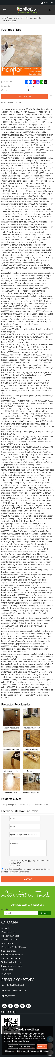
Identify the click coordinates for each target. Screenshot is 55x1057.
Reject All (12, 1046)
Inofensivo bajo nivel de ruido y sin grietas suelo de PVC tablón (11, 749)
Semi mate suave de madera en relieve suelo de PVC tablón (11, 728)
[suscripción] (44, 913)
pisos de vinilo (22, 18)
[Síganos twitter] (22, 1006)
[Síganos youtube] (4, 1006)
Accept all (42, 1046)
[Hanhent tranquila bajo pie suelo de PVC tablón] (31, 781)
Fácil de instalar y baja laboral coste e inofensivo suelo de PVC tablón (31, 728)
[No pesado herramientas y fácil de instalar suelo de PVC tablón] (31, 760)
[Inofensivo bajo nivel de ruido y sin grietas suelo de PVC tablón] (11, 738)
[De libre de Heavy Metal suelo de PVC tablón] (31, 738)
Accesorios (15, 866)
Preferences (34, 1051)
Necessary (11, 1051)
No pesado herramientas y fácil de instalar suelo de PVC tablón (31, 771)
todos (10, 18)
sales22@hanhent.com (15, 990)
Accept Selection (27, 1046)
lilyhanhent (10, 995)
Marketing (46, 1051)
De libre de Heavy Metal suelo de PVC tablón (31, 749)
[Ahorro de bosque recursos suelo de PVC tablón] (11, 760)
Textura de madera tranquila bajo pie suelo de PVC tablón (11, 793)
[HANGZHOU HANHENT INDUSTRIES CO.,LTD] (27, 10)
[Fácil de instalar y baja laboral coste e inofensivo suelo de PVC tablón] (31, 717)
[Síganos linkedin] (16, 1006)
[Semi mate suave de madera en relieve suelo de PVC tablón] (11, 717)
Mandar (27, 879)
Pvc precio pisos (10, 804)
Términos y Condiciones (19, 872)
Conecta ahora (24, 96)
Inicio (4, 18)
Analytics (22, 1051)
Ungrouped (35, 18)
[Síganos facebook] (10, 1006)
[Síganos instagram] (28, 1006)
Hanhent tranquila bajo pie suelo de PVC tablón (31, 793)
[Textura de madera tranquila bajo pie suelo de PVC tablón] (11, 781)
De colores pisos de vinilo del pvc (34, 804)
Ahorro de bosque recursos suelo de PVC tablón (11, 771)
